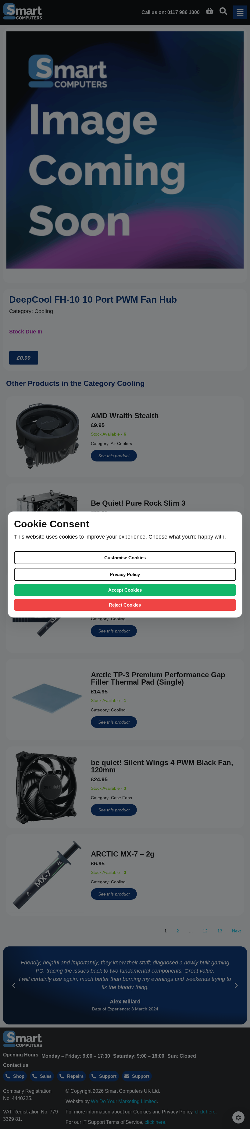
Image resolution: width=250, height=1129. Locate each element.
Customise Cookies (125, 557)
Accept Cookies (125, 590)
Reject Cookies (125, 604)
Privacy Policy (125, 574)
